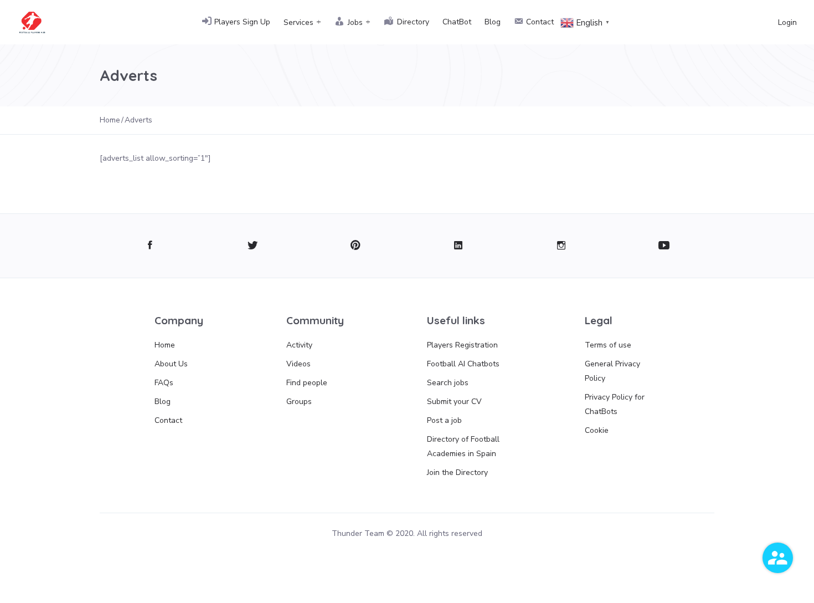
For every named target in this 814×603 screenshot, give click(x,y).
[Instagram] (561, 245)
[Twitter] (252, 245)
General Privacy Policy (612, 371)
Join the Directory (457, 472)
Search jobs (447, 382)
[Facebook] (149, 245)
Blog (493, 22)
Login (787, 22)
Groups (299, 401)
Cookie (597, 430)
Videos (298, 364)
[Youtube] (664, 245)
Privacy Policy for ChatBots (615, 404)
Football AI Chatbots (463, 364)
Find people (306, 382)
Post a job (444, 420)
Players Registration (462, 345)
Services (298, 22)
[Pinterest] (355, 245)
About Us (171, 364)
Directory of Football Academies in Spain (463, 446)
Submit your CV (454, 401)
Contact (168, 420)
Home (164, 345)
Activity (299, 345)
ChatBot (456, 22)
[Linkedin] (458, 245)
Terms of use (608, 345)
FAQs (163, 382)
